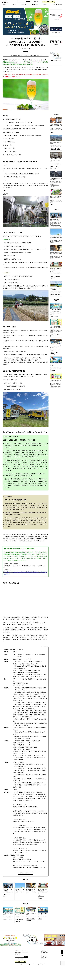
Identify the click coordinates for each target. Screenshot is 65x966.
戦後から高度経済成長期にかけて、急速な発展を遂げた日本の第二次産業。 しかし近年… (56, 257)
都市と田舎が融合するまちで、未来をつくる (56, 143)
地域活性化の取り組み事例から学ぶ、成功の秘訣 (56, 289)
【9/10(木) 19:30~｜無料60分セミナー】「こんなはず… (55, 381)
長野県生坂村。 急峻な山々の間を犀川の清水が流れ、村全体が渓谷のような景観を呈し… (56, 201)
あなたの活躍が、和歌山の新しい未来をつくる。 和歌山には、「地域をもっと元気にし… (56, 368)
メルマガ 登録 (43, 952)
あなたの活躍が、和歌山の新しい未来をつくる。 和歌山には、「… (43, 916)
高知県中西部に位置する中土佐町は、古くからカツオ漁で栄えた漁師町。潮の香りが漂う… (56, 274)
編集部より (17, 954)
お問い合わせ (43, 955)
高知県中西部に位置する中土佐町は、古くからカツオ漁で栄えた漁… (42, 893)
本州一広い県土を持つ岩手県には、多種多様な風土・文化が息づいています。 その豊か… (56, 331)
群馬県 (11, 55)
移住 (38, 55)
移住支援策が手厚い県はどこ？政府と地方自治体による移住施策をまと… (56, 237)
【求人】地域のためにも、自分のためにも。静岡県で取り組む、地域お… (56, 125)
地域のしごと (20, 55)
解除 (47, 952)
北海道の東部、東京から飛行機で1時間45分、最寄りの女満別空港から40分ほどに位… (56, 146)
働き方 (5, 896)
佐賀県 (5, 894)
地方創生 (34, 55)
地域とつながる (41, 897)
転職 (40, 55)
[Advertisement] (56, 88)
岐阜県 (52, 166)
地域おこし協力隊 (28, 55)
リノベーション (53, 168)
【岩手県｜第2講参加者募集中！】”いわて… (19, 914)
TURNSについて (43, 951)
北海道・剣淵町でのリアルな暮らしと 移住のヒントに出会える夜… (31, 916)
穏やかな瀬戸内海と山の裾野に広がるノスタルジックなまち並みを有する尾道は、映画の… (56, 182)
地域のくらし (41, 898)
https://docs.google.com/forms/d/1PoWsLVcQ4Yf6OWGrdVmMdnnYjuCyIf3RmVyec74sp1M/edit (25, 573)
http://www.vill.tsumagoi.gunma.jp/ (36, 867)
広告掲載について (43, 956)
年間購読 (48, 950)
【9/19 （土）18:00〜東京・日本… (31, 914)
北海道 (52, 352)
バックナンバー (43, 950)
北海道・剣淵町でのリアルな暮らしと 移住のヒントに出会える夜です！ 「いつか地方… (55, 350)
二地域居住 (56, 352)
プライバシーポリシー (44, 957)
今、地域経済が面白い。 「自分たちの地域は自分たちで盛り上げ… (8, 892)
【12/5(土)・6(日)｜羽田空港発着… (8, 914)
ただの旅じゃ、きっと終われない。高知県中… (42, 890)
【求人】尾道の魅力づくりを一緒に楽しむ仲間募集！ (56, 179)
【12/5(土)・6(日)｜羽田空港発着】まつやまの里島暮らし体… (55, 310)
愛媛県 (5, 919)
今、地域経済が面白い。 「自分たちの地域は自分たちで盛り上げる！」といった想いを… (56, 223)
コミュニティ (21, 919)
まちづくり (56, 166)
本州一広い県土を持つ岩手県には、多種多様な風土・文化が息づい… (19, 917)
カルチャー (53, 186)
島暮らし (9, 919)
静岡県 (52, 132)
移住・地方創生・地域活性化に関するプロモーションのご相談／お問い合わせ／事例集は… (56, 241)
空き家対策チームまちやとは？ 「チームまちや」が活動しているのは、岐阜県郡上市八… (56, 164)
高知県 (40, 895)
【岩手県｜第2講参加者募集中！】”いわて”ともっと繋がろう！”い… (55, 328)
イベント (17, 950)
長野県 (52, 204)
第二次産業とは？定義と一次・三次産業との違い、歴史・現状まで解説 (56, 253)
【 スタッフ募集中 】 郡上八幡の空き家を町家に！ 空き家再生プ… (56, 160)
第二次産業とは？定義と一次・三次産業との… (30, 890)
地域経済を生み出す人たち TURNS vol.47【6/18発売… (55, 220)
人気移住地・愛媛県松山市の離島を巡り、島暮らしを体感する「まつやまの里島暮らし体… (56, 314)
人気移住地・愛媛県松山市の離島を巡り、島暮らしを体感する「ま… (8, 917)
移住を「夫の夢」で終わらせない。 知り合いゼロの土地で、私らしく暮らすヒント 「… (56, 384)
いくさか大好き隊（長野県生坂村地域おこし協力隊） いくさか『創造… (56, 198)
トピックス (25, 950)
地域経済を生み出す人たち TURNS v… (8, 890)
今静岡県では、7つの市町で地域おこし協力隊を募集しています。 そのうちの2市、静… (56, 129)
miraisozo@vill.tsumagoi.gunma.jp (29, 865)
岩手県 (17, 919)
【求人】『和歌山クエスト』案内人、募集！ (42, 914)
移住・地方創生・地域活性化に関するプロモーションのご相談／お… (19, 893)
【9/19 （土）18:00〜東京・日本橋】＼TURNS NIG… (56, 346)
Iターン (56, 387)
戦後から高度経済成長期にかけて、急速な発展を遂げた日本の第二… (31, 893)
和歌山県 (52, 370)
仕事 (8, 894)
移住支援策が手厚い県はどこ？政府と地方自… (19, 890)
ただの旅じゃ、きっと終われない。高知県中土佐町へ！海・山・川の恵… (56, 270)
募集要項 (15, 55)
